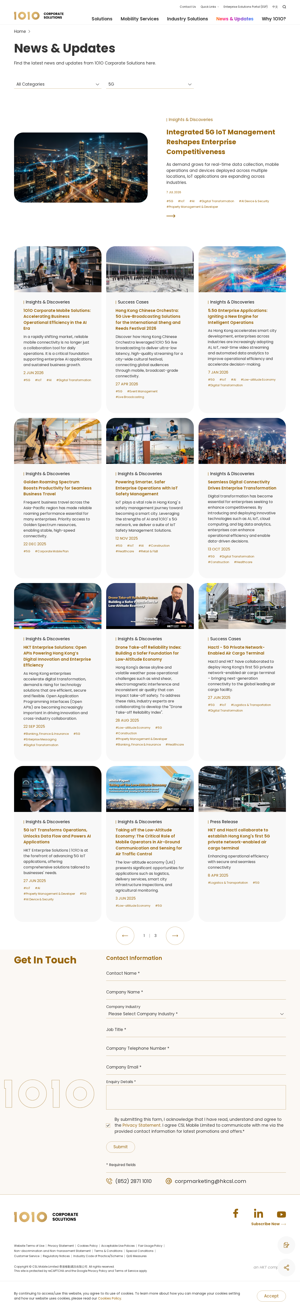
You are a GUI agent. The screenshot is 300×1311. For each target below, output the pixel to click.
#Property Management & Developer (192, 207)
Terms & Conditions (108, 1251)
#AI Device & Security (254, 201)
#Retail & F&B (148, 551)
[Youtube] (281, 1213)
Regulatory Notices (56, 1256)
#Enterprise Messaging (39, 739)
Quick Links (208, 7)
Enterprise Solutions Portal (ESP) (246, 7)
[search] (284, 6)
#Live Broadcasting (130, 397)
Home (20, 31)
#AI (192, 201)
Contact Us (188, 7)
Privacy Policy (97, 1271)
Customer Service (26, 1256)
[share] (286, 1268)
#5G (169, 201)
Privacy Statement (142, 1125)
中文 (275, 7)
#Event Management (142, 391)
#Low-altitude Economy (258, 380)
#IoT (181, 201)
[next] (175, 936)
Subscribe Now (266, 1224)
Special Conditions (140, 1251)
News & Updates (235, 19)
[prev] (125, 936)
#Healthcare (125, 551)
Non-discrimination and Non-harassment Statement (52, 1251)
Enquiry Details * (121, 1082)
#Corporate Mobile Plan (52, 551)
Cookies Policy (109, 1298)
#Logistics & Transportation (251, 705)
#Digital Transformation (216, 201)
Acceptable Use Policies (118, 1245)
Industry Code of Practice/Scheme (98, 1256)
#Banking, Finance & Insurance (46, 734)
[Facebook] (235, 1213)
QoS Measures (136, 1256)
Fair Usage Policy (150, 1245)
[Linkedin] (258, 1213)
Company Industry (123, 1007)
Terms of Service (126, 1271)
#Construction (159, 546)
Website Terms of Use (29, 1245)
